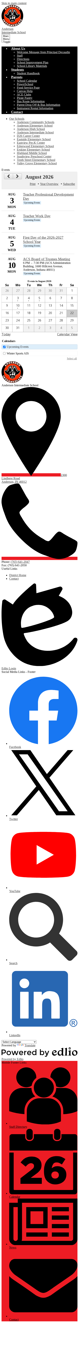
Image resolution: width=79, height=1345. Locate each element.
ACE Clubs (24, 94)
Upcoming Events (18, 346)
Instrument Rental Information (35, 108)
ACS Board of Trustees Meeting (46, 259)
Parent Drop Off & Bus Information (38, 104)
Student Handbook (28, 73)
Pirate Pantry (24, 98)
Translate (30, 1045)
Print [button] (32, 184)
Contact (14, 578)
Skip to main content (14, 3)
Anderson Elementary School (35, 125)
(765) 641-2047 (20, 561)
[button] (18, 48)
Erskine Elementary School (33, 149)
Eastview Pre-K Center (31, 142)
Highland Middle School (32, 153)
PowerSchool (25, 84)
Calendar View (67, 334)
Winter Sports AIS (18, 353)
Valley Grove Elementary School (37, 163)
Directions (23, 59)
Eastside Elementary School (34, 139)
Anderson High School (31, 129)
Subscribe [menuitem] (69, 184)
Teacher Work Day (37, 216)
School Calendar (27, 80)
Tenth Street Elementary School (36, 159)
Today (6, 334)
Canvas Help (25, 91)
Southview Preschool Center (34, 156)
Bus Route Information (31, 101)
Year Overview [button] (49, 184)
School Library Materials (32, 65)
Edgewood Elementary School (35, 146)
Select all (72, 358)
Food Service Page (28, 87)
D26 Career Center (28, 135)
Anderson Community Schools (35, 122)
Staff (20, 55)
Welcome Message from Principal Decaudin (43, 52)
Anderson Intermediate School (35, 132)
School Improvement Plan (32, 62)
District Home (17, 575)
